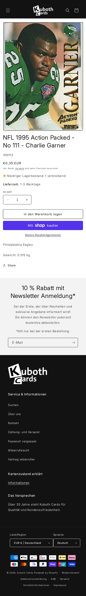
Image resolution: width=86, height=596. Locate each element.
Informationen (19, 483)
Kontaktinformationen (36, 585)
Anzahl (7, 191)
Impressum (59, 585)
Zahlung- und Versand (24, 432)
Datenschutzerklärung (34, 579)
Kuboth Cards (25, 572)
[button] (8, 10)
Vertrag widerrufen (21, 459)
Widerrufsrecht (18, 450)
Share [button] (12, 265)
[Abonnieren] (73, 342)
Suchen (13, 405)
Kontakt (13, 423)
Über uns (14, 414)
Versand (19, 168)
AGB (53, 579)
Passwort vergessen (22, 441)
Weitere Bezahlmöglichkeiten (43, 235)
